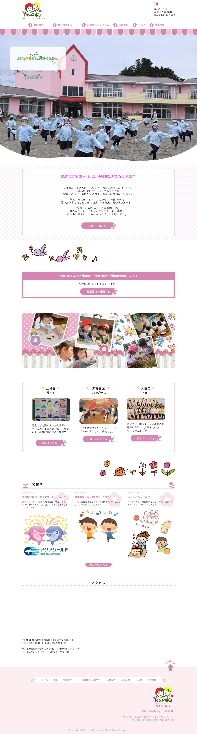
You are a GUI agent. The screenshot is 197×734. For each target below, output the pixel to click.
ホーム (44, 680)
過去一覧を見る (98, 564)
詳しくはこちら (51, 442)
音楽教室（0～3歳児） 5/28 (92, 497)
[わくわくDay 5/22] (151, 532)
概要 (55, 680)
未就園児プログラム (98, 24)
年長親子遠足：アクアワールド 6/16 (44, 497)
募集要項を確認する (98, 291)
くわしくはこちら (98, 225)
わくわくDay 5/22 (139, 497)
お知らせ (125, 680)
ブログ (142, 24)
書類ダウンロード (68, 24)
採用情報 (160, 24)
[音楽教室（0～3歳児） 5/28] (98, 525)
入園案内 (124, 24)
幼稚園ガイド (41, 24)
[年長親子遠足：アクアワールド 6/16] (45, 534)
